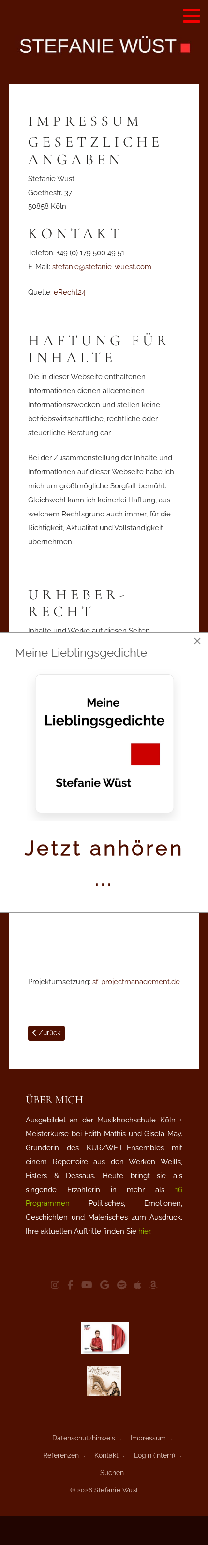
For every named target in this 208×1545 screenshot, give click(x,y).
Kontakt (106, 1455)
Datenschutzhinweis (83, 1438)
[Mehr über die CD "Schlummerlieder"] (104, 1381)
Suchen (112, 1473)
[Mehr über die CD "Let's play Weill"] (105, 1337)
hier (144, 1231)
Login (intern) (154, 1455)
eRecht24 (70, 292)
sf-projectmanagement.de (136, 981)
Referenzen (61, 1455)
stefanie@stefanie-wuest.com (101, 266)
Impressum (148, 1438)
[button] (191, 15)
